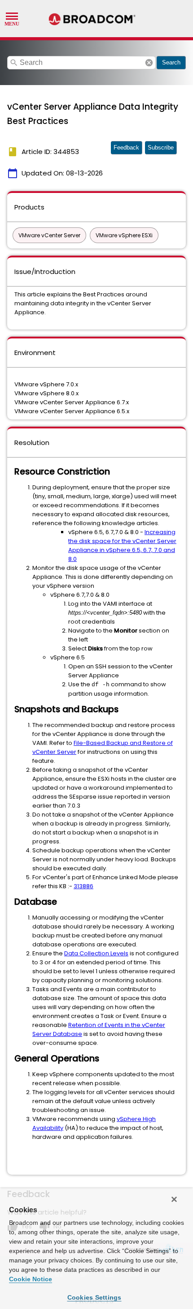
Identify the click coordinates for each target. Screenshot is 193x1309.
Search (171, 62)
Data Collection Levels (96, 953)
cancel (149, 62)
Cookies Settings (94, 1297)
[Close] (174, 1199)
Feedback (126, 147)
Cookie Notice (30, 1279)
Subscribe (161, 147)
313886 (83, 886)
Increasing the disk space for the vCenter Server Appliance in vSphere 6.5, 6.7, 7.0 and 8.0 (122, 545)
